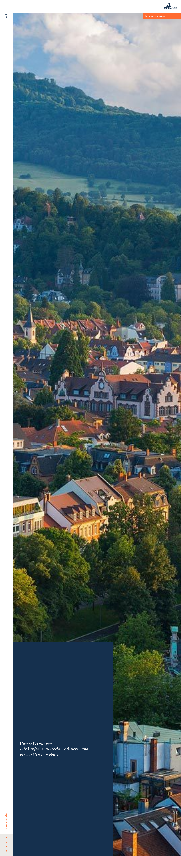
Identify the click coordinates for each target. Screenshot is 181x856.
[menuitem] (6, 837)
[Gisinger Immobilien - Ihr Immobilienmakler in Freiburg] (170, 6)
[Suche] (6, 851)
